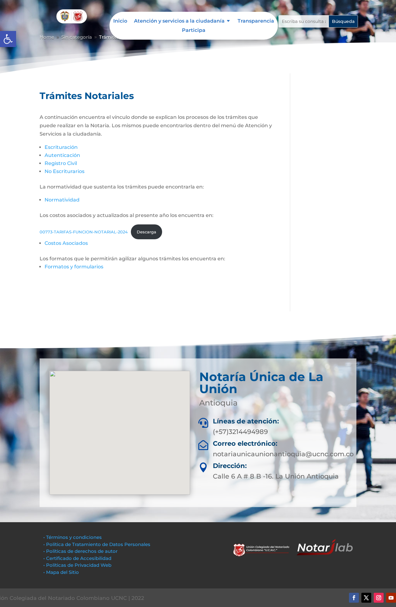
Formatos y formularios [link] (74, 267)
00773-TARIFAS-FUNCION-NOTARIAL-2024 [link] (84, 232)
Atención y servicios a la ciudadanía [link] (179, 21)
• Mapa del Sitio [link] (61, 572)
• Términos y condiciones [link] (72, 537)
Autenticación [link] (62, 155)
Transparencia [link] (256, 21)
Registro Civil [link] (61, 163)
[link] (8, 39)
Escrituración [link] (61, 147)
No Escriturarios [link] (64, 171)
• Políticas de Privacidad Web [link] (77, 565)
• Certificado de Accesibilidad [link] (77, 558)
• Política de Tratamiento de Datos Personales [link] (96, 544)
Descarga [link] (146, 232)
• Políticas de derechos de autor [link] (80, 551)
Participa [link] (193, 30)
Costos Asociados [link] (66, 243)
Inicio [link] (120, 21)
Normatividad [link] (62, 200)
